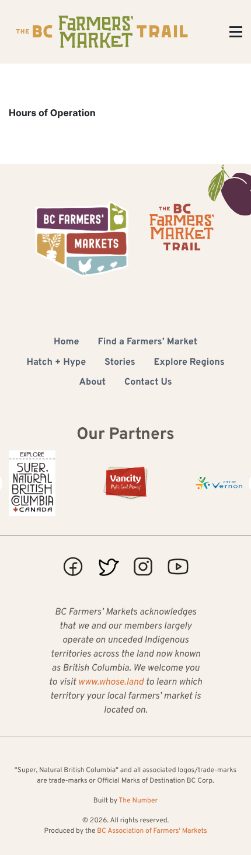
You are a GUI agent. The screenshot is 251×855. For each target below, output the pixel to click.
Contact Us (148, 383)
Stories (119, 363)
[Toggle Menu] (235, 31)
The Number (138, 800)
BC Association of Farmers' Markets (152, 831)
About (92, 383)
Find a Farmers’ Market (147, 342)
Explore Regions (189, 363)
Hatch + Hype (56, 363)
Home (66, 342)
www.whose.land (111, 683)
